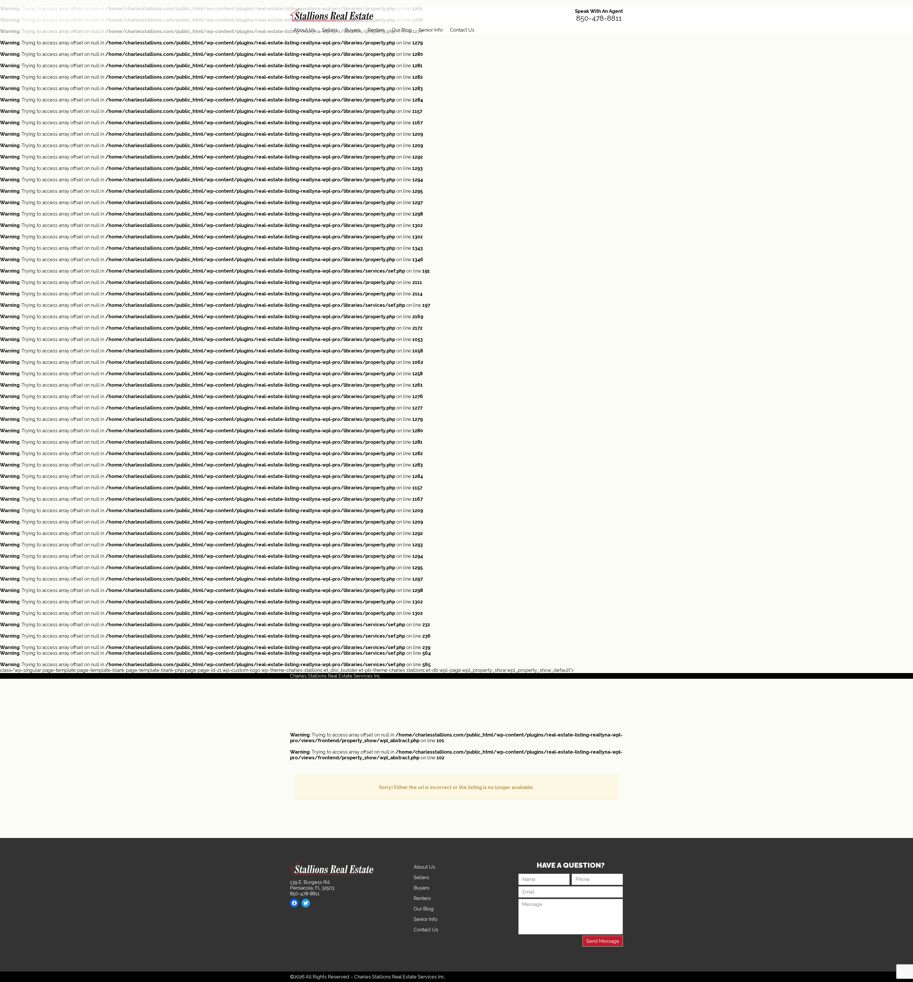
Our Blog (402, 30)
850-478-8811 (599, 18)
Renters (376, 30)
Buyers (352, 30)
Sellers (330, 30)
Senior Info (431, 30)
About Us (304, 30)
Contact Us (462, 30)
